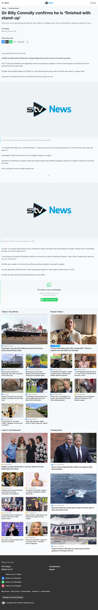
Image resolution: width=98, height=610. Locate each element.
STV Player (6, 566)
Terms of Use (15, 591)
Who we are (5, 591)
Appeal (52, 569)
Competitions (54, 566)
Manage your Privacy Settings (13, 597)
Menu (7, 3)
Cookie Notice (45, 591)
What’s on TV (7, 569)
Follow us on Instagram (13, 586)
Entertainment (14, 8)
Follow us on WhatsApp (13, 582)
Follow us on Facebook (13, 578)
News (4, 8)
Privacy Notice (26, 591)
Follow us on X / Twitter (13, 574)
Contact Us (35, 591)
